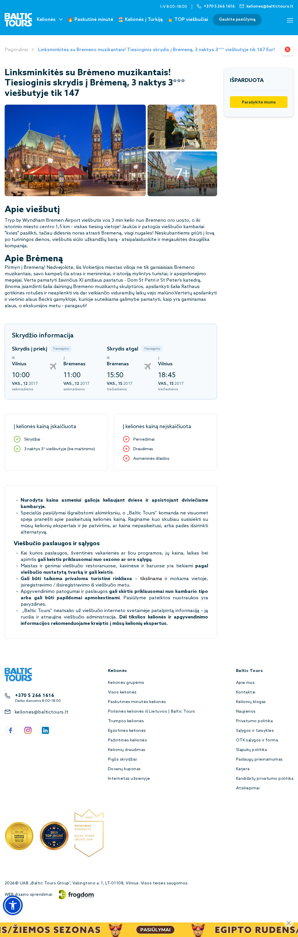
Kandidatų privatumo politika (264, 778)
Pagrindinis (16, 50)
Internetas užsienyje (129, 778)
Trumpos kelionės (126, 721)
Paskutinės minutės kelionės (137, 702)
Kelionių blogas (251, 702)
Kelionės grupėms (126, 682)
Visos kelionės (122, 692)
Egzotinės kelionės (127, 730)
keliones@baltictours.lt (41, 712)
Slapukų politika (251, 750)
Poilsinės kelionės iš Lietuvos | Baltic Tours (151, 711)
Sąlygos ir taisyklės (255, 730)
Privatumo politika (254, 721)
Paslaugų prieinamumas (259, 759)
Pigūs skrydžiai (122, 759)
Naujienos (246, 711)
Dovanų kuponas (124, 769)
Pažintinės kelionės (127, 740)
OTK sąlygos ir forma (257, 740)
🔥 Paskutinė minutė (90, 19)
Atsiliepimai (248, 788)
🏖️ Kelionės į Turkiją (140, 19)
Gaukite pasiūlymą (237, 19)
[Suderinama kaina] (287, 49)
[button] (12, 905)
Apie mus (245, 682)
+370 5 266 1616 (34, 695)
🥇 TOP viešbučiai (187, 19)
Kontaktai (246, 692)
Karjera (243, 769)
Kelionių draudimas (127, 750)
